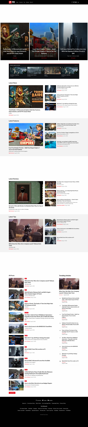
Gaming (26, 312)
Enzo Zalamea (60, 106)
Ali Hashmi (15, 58)
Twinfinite (30, 408)
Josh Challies (27, 321)
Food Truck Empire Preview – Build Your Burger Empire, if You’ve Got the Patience (44, 51)
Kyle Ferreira (44, 58)
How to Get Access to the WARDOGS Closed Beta (68, 228)
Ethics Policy (38, 403)
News (17, 2)
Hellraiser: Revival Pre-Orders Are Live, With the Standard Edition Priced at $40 (73, 51)
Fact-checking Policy (46, 403)
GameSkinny (28, 410)
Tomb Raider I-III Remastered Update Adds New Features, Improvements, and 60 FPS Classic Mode (15, 51)
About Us (31, 1)
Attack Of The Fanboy (42, 408)
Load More (12, 392)
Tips (24, 2)
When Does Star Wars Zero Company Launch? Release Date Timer (69, 292)
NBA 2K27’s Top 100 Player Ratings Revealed (67, 103)
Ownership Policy (55, 403)
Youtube (50, 400)
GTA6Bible (68, 410)
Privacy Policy (63, 403)
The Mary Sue (42, 410)
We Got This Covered (57, 408)
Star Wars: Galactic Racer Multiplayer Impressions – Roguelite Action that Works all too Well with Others (70, 339)
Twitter (45, 400)
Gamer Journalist (21, 410)
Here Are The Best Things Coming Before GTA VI (68, 132)
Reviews (27, 2)
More (32, 2)
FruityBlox (56, 410)
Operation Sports (35, 410)
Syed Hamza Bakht (61, 205)
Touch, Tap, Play (49, 410)
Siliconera (50, 408)
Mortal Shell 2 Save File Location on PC (65, 237)
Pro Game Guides (23, 408)
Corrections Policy (31, 403)
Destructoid (65, 408)
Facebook (39, 400)
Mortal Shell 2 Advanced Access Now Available (37, 360)
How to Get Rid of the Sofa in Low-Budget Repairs (38, 383)
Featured (21, 2)
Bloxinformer (62, 410)
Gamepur (35, 408)
